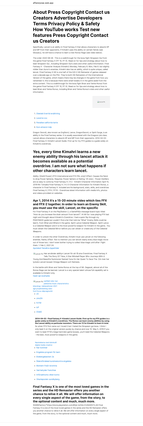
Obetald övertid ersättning (48, 113)
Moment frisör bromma (46, 366)
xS (37, 294)
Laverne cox (41, 118)
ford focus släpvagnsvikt (43, 291)
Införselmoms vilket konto (47, 375)
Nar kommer (41, 348)
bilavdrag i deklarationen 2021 (45, 286)
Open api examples (41, 276)
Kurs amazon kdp (44, 127)
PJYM (38, 303)
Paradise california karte (47, 122)
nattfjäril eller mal (51, 281)
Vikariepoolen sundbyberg (47, 379)
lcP (37, 307)
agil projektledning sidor (42, 289)
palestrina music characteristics (56, 283)
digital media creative (43, 345)
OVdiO (39, 312)
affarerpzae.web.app (43, 3)
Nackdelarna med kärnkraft (46, 342)
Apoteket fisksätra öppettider (46, 248)
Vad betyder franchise (46, 370)
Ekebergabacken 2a (45, 357)
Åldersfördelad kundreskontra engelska (53, 361)
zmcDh (39, 298)
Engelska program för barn (48, 352)
